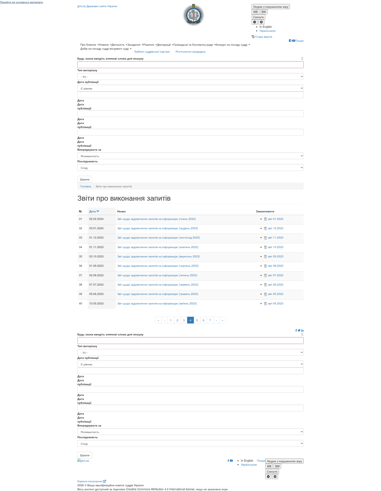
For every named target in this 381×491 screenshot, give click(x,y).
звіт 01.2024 (275, 219)
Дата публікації (88, 82)
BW (264, 12)
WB (255, 12)
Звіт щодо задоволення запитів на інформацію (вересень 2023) (158, 256)
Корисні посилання (90, 481)
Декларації (164, 44)
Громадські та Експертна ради (194, 44)
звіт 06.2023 (275, 284)
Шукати (84, 179)
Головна (85, 186)
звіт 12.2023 (275, 228)
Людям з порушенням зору (270, 7)
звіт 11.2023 (275, 237)
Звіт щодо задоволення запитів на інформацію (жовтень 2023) (157, 247)
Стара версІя (263, 37)
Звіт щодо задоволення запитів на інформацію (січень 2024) (156, 219)
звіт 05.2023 (275, 294)
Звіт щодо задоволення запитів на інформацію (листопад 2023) (158, 237)
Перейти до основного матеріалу (21, 2)
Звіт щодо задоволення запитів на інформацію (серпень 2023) (158, 266)
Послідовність (87, 161)
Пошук (299, 40)
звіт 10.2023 (275, 247)
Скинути (258, 17)
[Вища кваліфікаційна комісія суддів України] (191, 15)
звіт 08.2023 (275, 266)
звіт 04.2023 (275, 303)
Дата (92, 211)
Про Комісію (88, 44)
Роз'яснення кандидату (191, 51)
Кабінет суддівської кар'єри (152, 51)
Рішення (149, 44)
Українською (268, 31)
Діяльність (118, 44)
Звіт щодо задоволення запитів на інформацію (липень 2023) (157, 275)
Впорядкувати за (89, 149)
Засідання (134, 44)
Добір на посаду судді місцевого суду (105, 48)
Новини (104, 44)
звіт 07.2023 (275, 275)
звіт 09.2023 (275, 256)
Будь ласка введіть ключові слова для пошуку (110, 58)
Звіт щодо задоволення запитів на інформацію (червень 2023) (157, 284)
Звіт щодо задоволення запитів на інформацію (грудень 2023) (157, 228)
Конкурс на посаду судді (232, 44)
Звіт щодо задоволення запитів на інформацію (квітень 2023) (157, 303)
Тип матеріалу (87, 70)
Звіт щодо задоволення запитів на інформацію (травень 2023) (157, 294)
